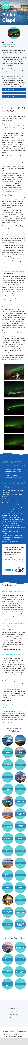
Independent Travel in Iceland (13, 477)
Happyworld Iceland (12, 168)
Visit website (11, 89)
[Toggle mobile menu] (25, 2)
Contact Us (14, 1011)
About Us (14, 1005)
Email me (10, 93)
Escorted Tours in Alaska (11, 475)
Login (14, 1021)
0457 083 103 (11, 96)
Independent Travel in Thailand (13, 469)
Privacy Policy (14, 1018)
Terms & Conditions (14, 1014)
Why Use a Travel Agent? (14, 1008)
